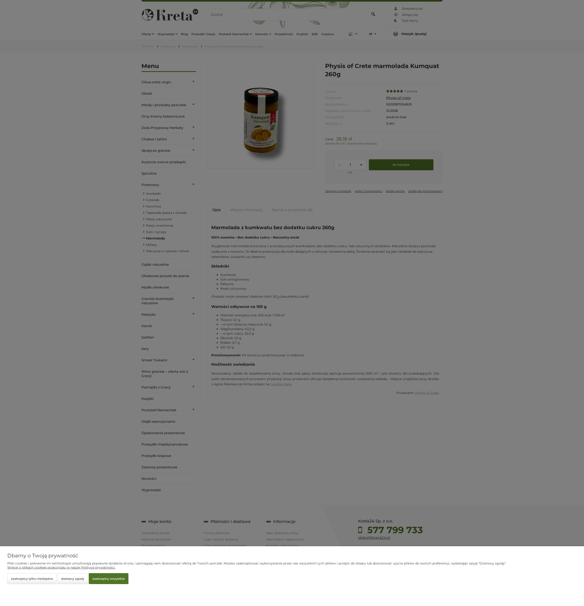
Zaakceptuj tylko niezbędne (32, 578)
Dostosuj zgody (72, 578)
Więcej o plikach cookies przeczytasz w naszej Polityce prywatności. (61, 567)
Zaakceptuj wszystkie (108, 578)
